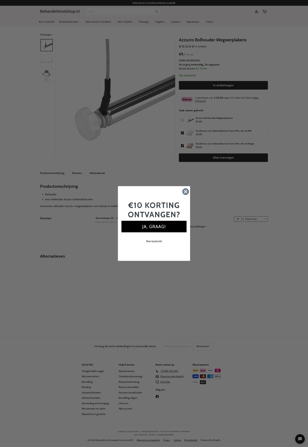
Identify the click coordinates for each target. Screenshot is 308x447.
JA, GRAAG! (154, 226)
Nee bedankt (154, 241)
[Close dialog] (186, 192)
